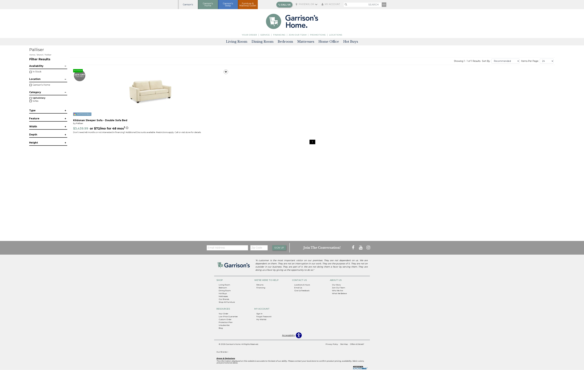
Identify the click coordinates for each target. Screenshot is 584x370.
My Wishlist (261, 319)
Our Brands (224, 299)
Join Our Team (297, 35)
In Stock (36, 71)
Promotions (318, 35)
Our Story (336, 285)
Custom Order (225, 319)
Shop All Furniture (227, 302)
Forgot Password (263, 316)
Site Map (344, 344)
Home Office (328, 42)
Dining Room (262, 42)
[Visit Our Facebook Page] (353, 247)
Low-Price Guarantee (228, 316)
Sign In (259, 313)
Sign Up (279, 247)
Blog (221, 328)
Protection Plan (226, 322)
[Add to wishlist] (226, 72)
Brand (40, 55)
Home (32, 55)
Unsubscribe (224, 325)
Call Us (286, 4)
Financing (279, 35)
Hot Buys (350, 42)
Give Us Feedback (301, 290)
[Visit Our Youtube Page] (361, 247)
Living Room (236, 42)
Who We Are (337, 290)
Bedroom (285, 42)
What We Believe (339, 293)
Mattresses (305, 42)
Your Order (249, 35)
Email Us (298, 287)
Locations (335, 35)
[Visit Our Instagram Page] (368, 247)
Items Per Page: (530, 61)
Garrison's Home (41, 85)
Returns (259, 285)
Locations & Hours (302, 285)
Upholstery (38, 98)
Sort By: (486, 61)
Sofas (35, 101)
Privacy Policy (332, 344)
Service (265, 35)
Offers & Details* (357, 344)
